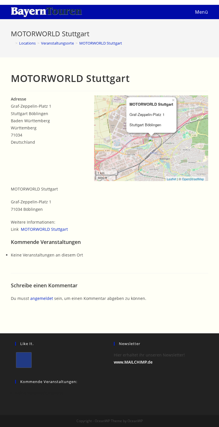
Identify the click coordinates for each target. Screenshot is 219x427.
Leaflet (171, 179)
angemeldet (41, 298)
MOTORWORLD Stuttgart (44, 229)
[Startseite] (12, 43)
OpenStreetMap (193, 179)
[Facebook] (24, 360)
